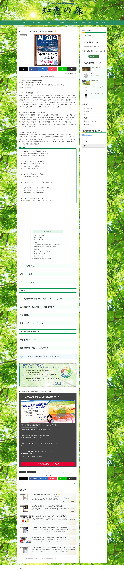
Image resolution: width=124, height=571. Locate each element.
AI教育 (35, 242)
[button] (71, 69)
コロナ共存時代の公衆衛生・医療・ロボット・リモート (48, 244)
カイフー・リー (47, 472)
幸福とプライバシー (39, 256)
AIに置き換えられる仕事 (40, 253)
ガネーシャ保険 (38, 237)
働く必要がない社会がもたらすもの (43, 258)
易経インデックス (87, 135)
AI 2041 (40, 472)
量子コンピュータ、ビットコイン (42, 251)
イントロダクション (39, 235)
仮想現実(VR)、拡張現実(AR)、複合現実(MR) (45, 246)
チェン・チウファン (56, 472)
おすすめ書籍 (23, 472)
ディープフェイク (38, 239)
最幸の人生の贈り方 (32, 472)
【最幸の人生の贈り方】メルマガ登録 (48, 464)
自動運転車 (37, 249)
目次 (45, 231)
